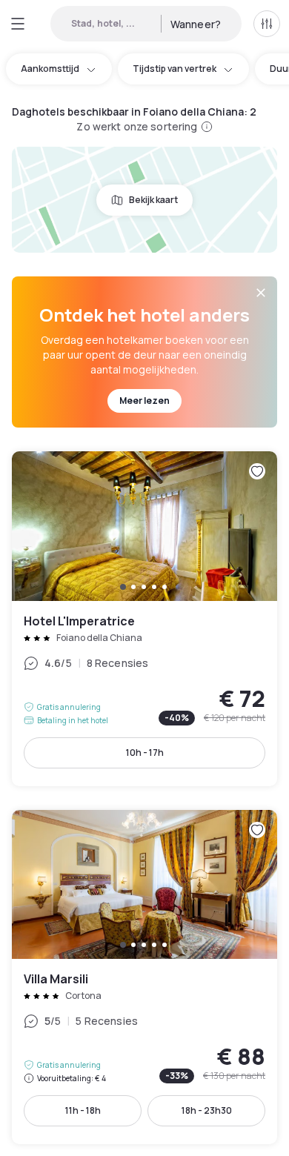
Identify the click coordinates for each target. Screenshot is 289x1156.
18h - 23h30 (207, 1110)
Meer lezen (144, 400)
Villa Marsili (144, 977)
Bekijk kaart (153, 199)
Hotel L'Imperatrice (144, 618)
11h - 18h (83, 1110)
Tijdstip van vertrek (174, 68)
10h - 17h (145, 752)
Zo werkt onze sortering (136, 126)
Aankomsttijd (50, 68)
